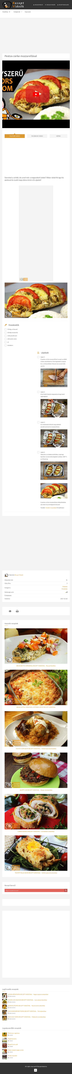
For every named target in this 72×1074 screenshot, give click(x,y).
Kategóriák (17, 12)
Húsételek (64, 589)
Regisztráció (39, 4)
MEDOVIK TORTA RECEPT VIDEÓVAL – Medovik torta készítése (27, 1017)
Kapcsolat (28, 12)
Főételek (64, 586)
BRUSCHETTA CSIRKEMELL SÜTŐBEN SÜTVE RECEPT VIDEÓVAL (36, 707)
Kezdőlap (5, 12)
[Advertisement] (36, 34)
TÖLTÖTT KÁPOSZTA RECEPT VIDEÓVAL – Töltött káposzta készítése (36, 748)
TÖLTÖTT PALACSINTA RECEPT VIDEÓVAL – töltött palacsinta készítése (36, 873)
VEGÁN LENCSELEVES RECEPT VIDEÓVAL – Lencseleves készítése (27, 1000)
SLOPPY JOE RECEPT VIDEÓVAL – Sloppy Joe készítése (36, 790)
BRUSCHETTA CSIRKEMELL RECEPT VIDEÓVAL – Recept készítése (36, 666)
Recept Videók (19, 575)
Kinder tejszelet (12, 1055)
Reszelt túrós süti (13, 1044)
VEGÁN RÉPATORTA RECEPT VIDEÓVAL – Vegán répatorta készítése (28, 994)
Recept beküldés (64, 4)
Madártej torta (12, 1039)
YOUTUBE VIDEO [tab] (14, 136)
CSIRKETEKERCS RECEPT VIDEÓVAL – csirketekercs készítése (36, 831)
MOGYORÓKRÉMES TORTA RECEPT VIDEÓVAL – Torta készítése (27, 1011)
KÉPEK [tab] (58, 136)
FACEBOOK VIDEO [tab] (37, 136)
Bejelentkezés (50, 4)
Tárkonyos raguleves (14, 1033)
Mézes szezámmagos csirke (15, 1050)
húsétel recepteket (51, 507)
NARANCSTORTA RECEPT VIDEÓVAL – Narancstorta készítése (26, 1005)
